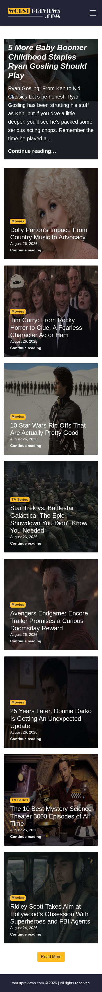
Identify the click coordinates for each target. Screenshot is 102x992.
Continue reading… (32, 151)
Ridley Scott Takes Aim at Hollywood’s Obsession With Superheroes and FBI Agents (50, 914)
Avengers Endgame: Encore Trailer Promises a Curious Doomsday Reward (49, 621)
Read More (51, 956)
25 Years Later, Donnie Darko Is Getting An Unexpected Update (51, 718)
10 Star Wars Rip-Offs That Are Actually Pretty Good (48, 429)
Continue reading (25, 250)
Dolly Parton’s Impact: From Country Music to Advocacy (48, 233)
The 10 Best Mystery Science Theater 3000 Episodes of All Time (51, 816)
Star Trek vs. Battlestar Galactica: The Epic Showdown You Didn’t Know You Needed (48, 519)
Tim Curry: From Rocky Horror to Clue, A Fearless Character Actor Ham (46, 327)
